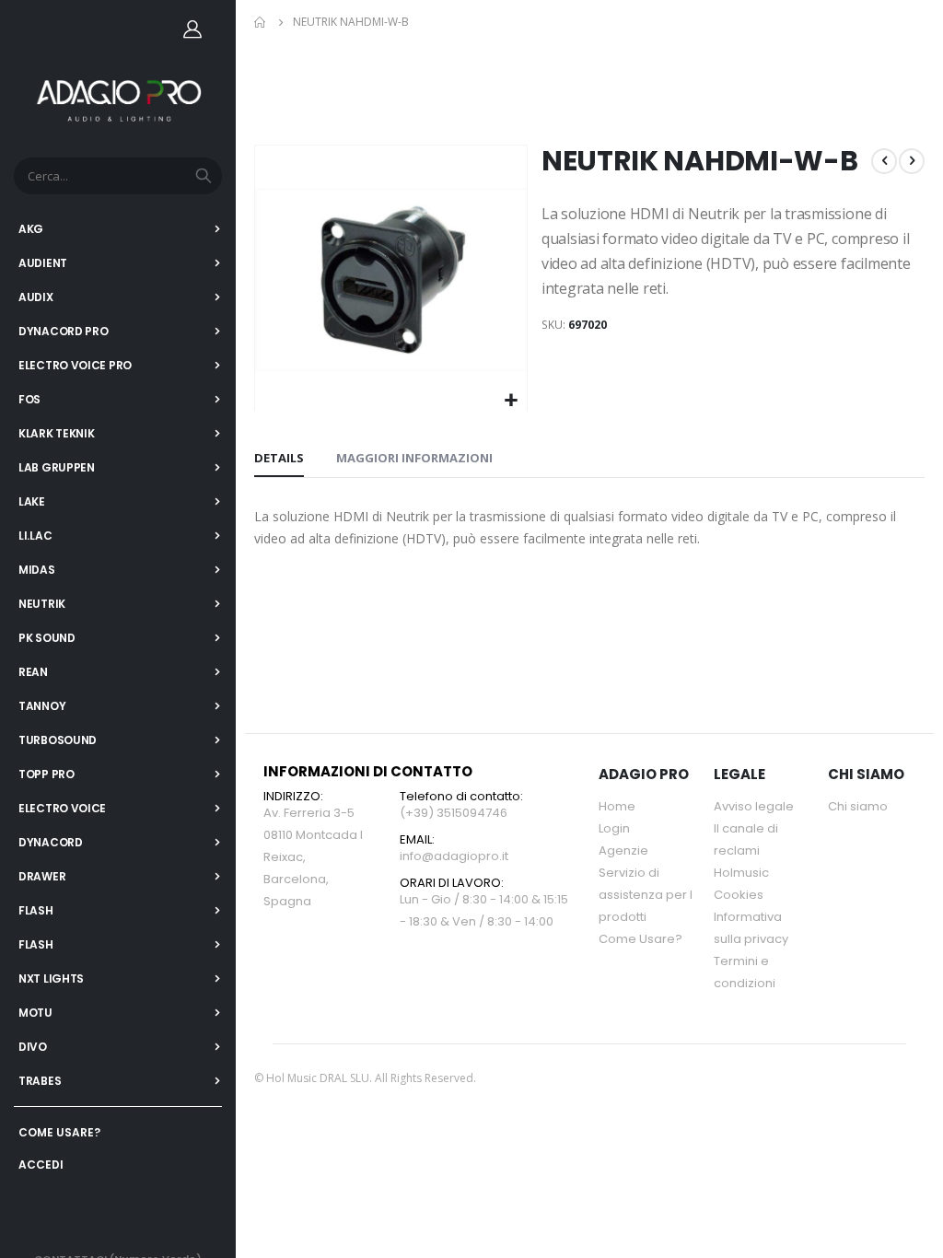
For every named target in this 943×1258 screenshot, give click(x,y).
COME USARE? (59, 1132)
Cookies (738, 894)
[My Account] (192, 28)
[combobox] (118, 175)
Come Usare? (640, 939)
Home (260, 22)
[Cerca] (203, 175)
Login (614, 828)
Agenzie (623, 850)
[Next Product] (912, 161)
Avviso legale (754, 806)
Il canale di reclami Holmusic (746, 850)
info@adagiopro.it (454, 856)
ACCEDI (41, 1164)
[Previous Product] (884, 161)
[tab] (279, 458)
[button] (511, 401)
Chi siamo (858, 806)
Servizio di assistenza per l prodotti (646, 895)
